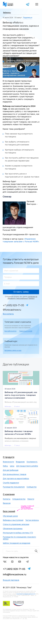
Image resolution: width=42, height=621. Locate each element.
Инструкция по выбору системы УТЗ (18, 533)
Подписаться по (25, 331)
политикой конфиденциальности (25, 594)
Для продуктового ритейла (27, 466)
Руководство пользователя (14, 487)
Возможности (8, 462)
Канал (10, 331)
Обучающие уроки (10, 516)
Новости (30, 499)
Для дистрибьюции (10, 470)
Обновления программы (13, 528)
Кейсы (5, 466)
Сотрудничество (18, 499)
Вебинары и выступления (13, 520)
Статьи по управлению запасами (16, 524)
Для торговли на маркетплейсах (16, 478)
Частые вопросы (32, 520)
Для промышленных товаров (14, 474)
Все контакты (8, 314)
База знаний (9, 511)
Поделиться (27, 17)
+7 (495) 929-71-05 (13, 305)
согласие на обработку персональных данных (22, 297)
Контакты (6, 499)
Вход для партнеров (11, 580)
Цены (12, 466)
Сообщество (32, 487)
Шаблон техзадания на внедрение (16, 543)
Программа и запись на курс (12, 350)
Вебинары (7, 12)
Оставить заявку (21, 292)
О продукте (8, 457)
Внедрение (20, 462)
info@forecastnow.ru (14, 574)
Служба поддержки (11, 483)
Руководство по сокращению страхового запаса (19, 538)
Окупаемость (32, 462)
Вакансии (6, 503)
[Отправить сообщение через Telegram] (27, 4)
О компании (9, 494)
